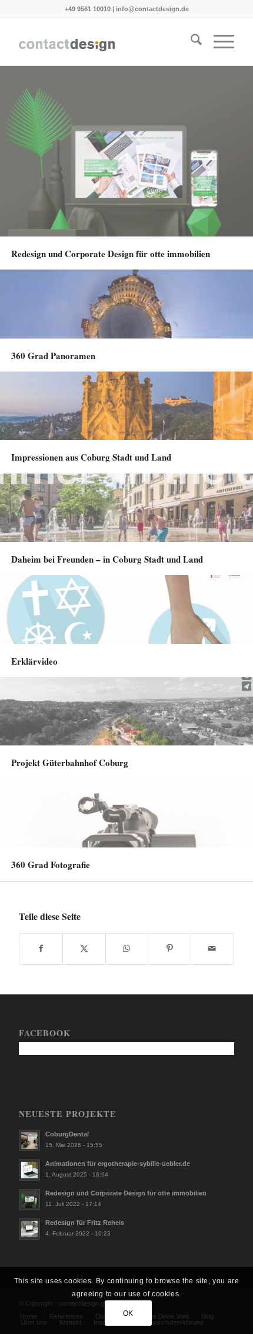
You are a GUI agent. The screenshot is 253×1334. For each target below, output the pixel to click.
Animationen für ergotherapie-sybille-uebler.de (117, 1163)
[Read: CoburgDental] (29, 1140)
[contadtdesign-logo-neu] (105, 41)
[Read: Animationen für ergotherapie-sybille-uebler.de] (29, 1170)
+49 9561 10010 (88, 8)
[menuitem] (190, 41)
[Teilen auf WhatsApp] (127, 949)
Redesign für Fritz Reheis (84, 1222)
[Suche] (190, 41)
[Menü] (218, 41)
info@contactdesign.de (152, 8)
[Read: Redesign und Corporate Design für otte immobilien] (29, 1199)
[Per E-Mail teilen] (212, 949)
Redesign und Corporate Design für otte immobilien (126, 1193)
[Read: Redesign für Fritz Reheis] (29, 1229)
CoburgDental (67, 1134)
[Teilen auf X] (84, 949)
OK (128, 1313)
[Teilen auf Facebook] (40, 949)
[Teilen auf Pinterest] (169, 949)
